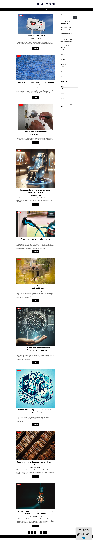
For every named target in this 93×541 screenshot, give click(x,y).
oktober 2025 (63, 59)
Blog (62, 106)
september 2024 (64, 88)
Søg (61, 14)
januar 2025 (63, 78)
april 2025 (63, 74)
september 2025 (64, 61)
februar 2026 (63, 52)
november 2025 (64, 56)
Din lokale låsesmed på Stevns (36, 132)
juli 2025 (62, 66)
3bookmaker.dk (46, 3)
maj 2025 (62, 71)
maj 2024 (62, 98)
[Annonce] (35, 33)
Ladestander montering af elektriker (35, 239)
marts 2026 (63, 49)
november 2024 (64, 83)
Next (45, 532)
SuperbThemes (52, 536)
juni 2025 (63, 69)
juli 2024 (62, 93)
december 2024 (64, 81)
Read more (36, 48)
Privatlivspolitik (46, 9)
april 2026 (63, 47)
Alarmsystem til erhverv (35, 36)
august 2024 (63, 91)
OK (83, 537)
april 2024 (63, 100)
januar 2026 (63, 54)
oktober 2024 (63, 86)
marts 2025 (63, 76)
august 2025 (63, 64)
